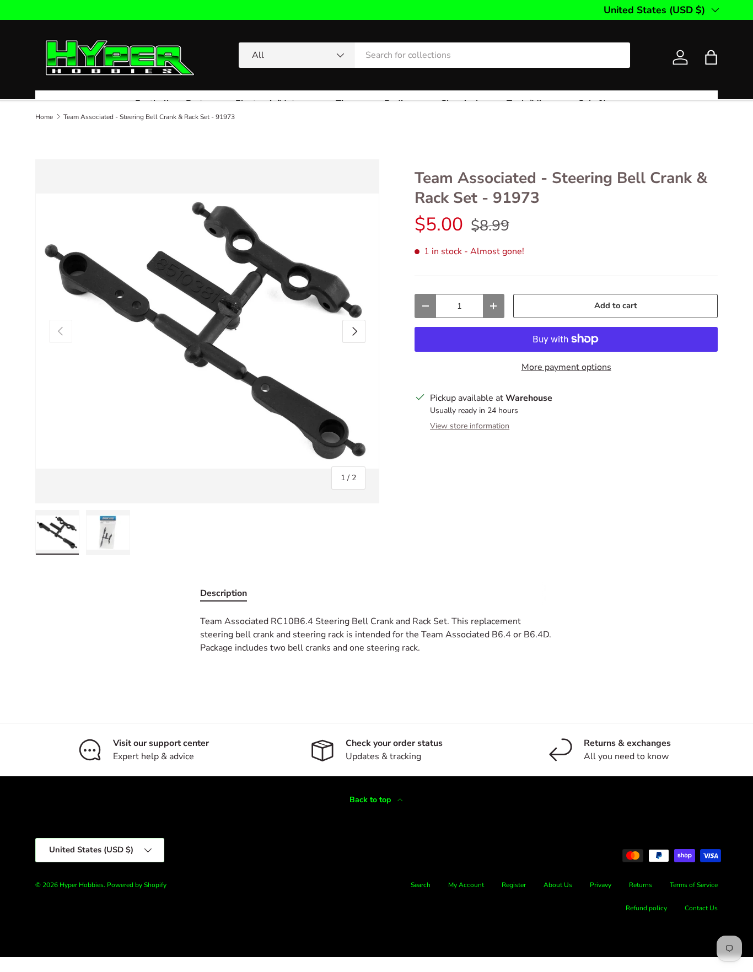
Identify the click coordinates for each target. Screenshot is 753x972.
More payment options (566, 367)
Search (421, 884)
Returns (640, 884)
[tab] (223, 593)
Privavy (600, 884)
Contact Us (701, 908)
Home (44, 117)
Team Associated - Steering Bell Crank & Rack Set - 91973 (149, 117)
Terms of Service (694, 884)
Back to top (371, 799)
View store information (469, 426)
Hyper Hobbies (82, 884)
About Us (558, 884)
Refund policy (646, 908)
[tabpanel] (376, 634)
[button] (711, 57)
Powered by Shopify (136, 884)
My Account (466, 884)
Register (514, 884)
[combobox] (435, 55)
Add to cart (615, 305)
